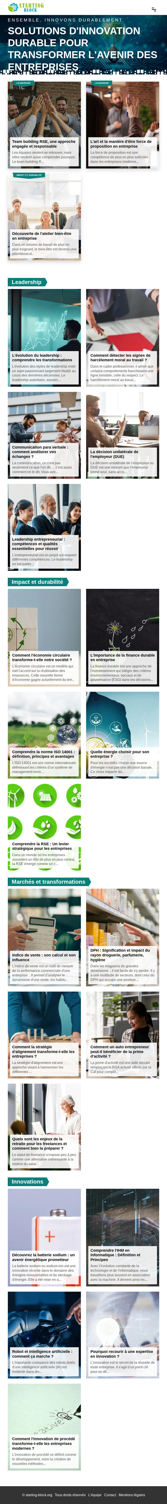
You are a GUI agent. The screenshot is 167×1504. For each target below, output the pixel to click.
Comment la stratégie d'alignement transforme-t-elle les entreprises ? (43, 1051)
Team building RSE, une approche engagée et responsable (43, 144)
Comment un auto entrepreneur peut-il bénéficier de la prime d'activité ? (119, 1051)
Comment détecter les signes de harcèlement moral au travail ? (120, 357)
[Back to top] (155, 1492)
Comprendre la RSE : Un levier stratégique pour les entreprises (42, 846)
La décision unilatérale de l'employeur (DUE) (114, 454)
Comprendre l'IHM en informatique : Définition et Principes (115, 1255)
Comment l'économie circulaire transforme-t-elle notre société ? (42, 657)
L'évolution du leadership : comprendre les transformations (42, 357)
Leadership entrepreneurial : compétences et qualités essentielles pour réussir (38, 544)
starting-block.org (39, 1495)
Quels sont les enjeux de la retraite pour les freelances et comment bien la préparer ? (39, 1144)
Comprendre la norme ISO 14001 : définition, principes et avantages (43, 754)
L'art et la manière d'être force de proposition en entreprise (121, 144)
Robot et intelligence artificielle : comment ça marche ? (42, 1354)
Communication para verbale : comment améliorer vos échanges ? (40, 452)
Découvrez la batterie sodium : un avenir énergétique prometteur (43, 1257)
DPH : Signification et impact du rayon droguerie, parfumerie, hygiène (120, 955)
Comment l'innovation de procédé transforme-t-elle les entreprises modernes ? (43, 1443)
